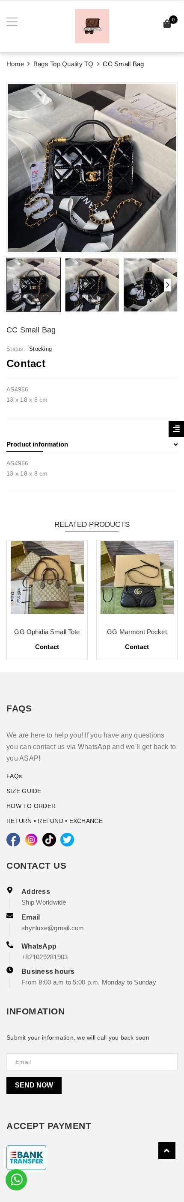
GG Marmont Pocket (137, 631)
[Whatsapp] (16, 1179)
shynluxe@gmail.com (52, 928)
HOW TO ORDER (31, 805)
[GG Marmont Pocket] (137, 580)
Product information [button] (37, 444)
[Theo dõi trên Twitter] (67, 839)
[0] (167, 25)
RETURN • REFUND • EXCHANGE (54, 820)
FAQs (14, 776)
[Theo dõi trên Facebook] (13, 839)
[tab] (92, 444)
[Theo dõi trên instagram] (31, 839)
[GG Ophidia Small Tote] (47, 580)
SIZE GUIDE (24, 791)
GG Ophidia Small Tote (47, 631)
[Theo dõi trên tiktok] (49, 839)
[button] (167, 285)
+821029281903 (44, 957)
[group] (92, 168)
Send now (34, 1085)
